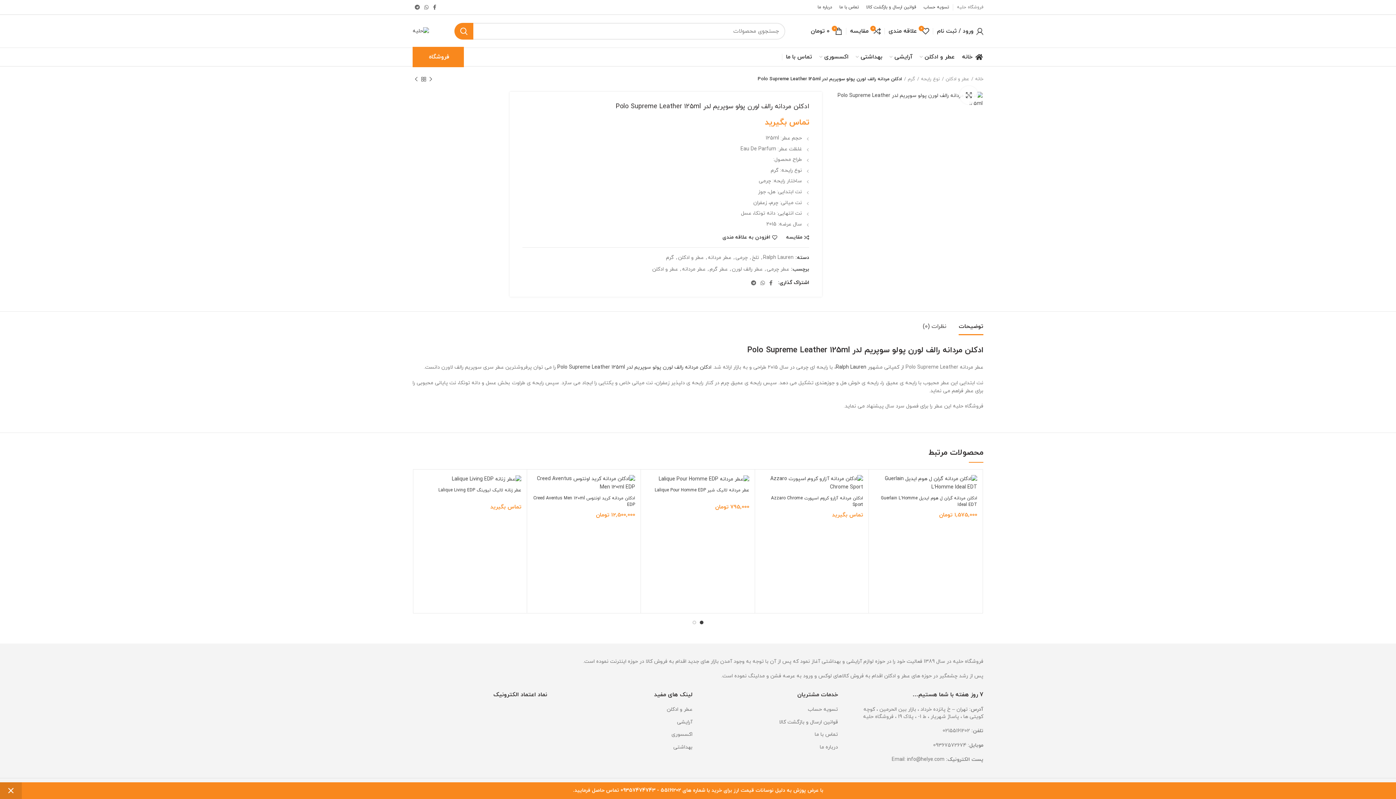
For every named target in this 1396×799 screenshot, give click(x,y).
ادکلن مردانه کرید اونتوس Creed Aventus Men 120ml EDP (584, 501)
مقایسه (794, 237)
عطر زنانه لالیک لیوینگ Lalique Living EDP (479, 490)
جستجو (463, 31)
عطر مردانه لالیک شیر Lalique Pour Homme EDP (702, 490)
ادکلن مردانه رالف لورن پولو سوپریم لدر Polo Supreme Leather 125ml (634, 367)
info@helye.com (925, 759)
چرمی (741, 258)
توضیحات (971, 326)
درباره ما (829, 747)
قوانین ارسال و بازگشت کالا (808, 722)
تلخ (755, 258)
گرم (911, 79)
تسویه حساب (823, 709)
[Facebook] (434, 7)
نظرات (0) (934, 326)
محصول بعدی (416, 79)
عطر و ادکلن (691, 258)
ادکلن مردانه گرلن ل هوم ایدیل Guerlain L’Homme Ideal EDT (929, 501)
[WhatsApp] (426, 7)
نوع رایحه (930, 79)
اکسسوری (682, 734)
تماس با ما (826, 734)
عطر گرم (719, 270)
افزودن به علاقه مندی (746, 237)
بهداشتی (683, 747)
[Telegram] (417, 7)
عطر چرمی (778, 270)
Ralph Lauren (778, 258)
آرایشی (685, 722)
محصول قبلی (430, 79)
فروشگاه (439, 57)
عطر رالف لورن (747, 270)
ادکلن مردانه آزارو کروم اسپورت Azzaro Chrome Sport (817, 501)
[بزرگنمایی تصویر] (969, 95)
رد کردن (11, 790)
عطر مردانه (719, 258)
